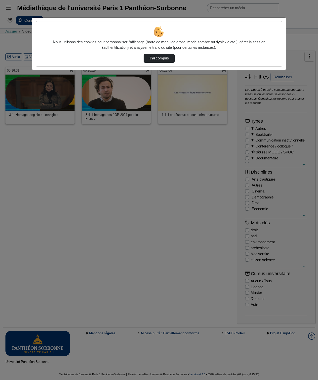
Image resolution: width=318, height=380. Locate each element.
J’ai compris (159, 58)
